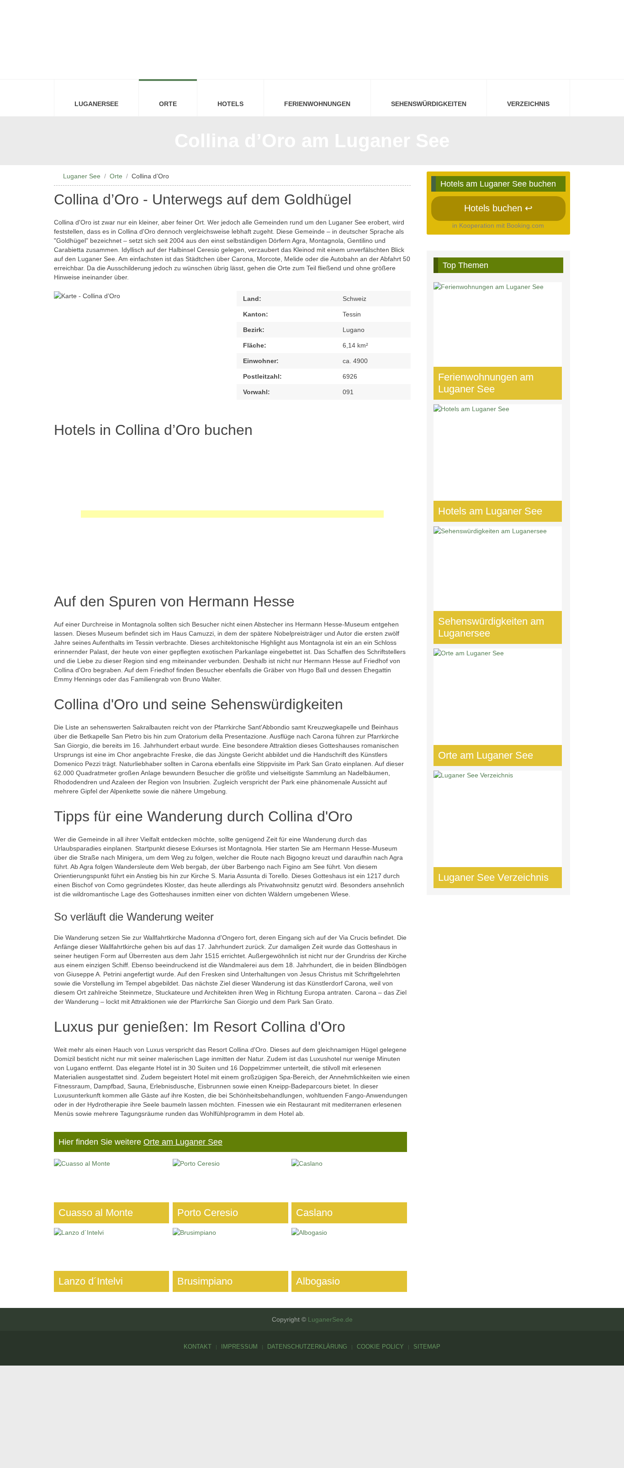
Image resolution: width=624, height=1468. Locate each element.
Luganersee (96, 103)
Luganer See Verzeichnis (493, 877)
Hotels (230, 103)
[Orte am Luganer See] (498, 707)
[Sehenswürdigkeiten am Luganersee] (498, 585)
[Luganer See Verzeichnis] (498, 829)
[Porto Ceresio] (230, 1191)
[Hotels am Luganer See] (498, 463)
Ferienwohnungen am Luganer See (486, 383)
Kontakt (198, 1346)
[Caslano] (349, 1191)
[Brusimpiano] (230, 1260)
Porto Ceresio (207, 1212)
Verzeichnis (528, 103)
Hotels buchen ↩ (498, 208)
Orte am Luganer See (182, 1142)
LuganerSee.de (330, 1319)
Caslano (314, 1212)
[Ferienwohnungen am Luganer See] (498, 341)
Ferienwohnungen (317, 103)
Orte (168, 103)
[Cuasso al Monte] (111, 1191)
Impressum (239, 1346)
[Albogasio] (349, 1260)
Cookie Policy (380, 1346)
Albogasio (318, 1281)
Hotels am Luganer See (490, 511)
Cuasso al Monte (95, 1212)
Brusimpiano (205, 1281)
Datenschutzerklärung (307, 1346)
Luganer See (81, 176)
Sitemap (426, 1346)
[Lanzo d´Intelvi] (111, 1260)
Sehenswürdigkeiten (428, 103)
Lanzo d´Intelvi (90, 1281)
